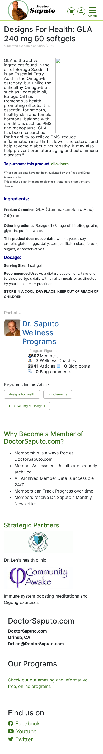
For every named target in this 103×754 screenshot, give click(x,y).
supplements (57, 394)
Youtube (26, 731)
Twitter (24, 739)
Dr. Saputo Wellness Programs (40, 332)
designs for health (22, 394)
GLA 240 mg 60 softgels (27, 406)
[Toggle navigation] (93, 10)
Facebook (27, 723)
